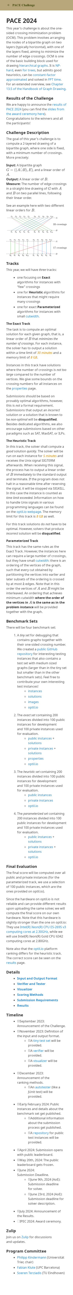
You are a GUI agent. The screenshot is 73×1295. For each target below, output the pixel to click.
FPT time (54, 79)
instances (35, 691)
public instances (40, 738)
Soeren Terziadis (29, 1273)
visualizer (40, 1061)
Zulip (25, 1237)
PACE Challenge (23, 5)
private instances (40, 748)
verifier (38, 1051)
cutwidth (32, 316)
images (33, 702)
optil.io (33, 707)
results (11, 963)
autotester (43, 1087)
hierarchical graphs (33, 65)
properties (19, 388)
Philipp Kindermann (31, 1257)
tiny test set (41, 1040)
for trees (29, 70)
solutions (35, 696)
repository (41, 1133)
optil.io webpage (29, 512)
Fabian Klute (26, 1267)
